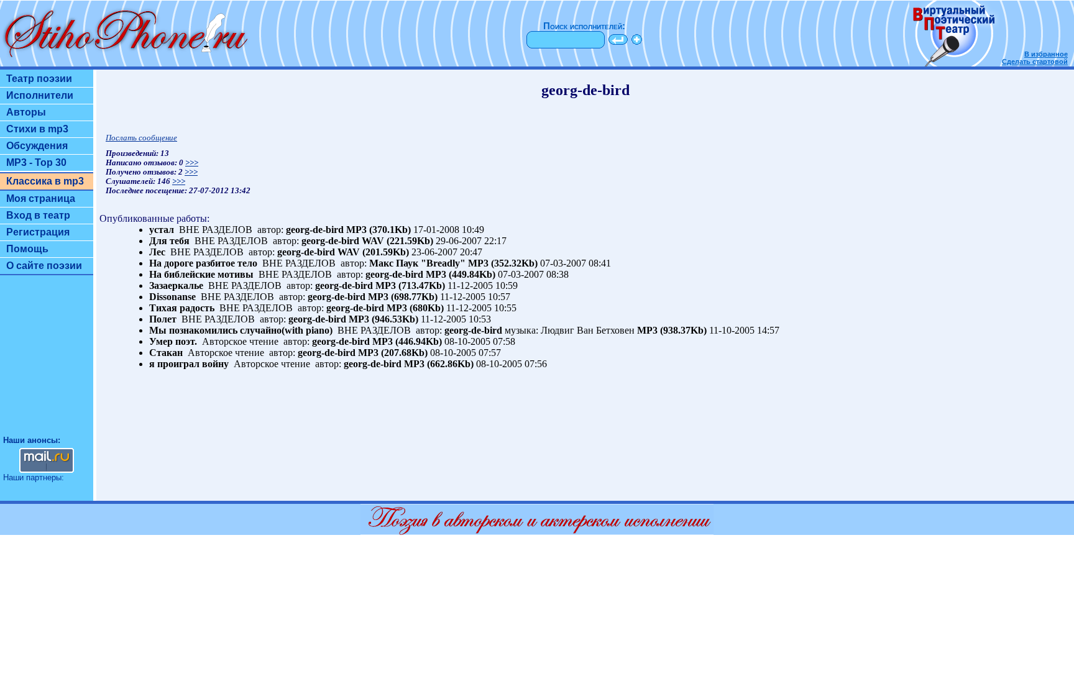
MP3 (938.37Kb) (672, 330)
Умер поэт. (173, 341)
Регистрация (38, 232)
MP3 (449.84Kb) (460, 274)
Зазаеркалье (176, 285)
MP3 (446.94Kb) (407, 341)
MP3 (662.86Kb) (439, 363)
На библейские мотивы (201, 274)
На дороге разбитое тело (203, 263)
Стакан (166, 352)
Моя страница (40, 198)
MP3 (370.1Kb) (378, 229)
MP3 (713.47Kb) (410, 285)
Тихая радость (181, 308)
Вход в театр (38, 215)
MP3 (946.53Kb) (383, 319)
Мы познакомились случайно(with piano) (241, 330)
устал (161, 229)
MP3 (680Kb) (415, 308)
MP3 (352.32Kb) (503, 263)
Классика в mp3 (45, 181)
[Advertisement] (46, 361)
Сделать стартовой (1035, 61)
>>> (191, 162)
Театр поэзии (39, 78)
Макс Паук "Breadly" (417, 263)
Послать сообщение (141, 138)
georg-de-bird (315, 229)
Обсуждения (37, 145)
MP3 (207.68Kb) (393, 352)
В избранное (1046, 54)
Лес (157, 252)
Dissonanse (172, 296)
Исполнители (39, 95)
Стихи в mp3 (37, 129)
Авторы (26, 112)
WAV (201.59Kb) (373, 252)
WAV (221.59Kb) (397, 240)
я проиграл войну (189, 363)
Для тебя (169, 240)
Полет (163, 319)
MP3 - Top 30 (36, 162)
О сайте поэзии (44, 265)
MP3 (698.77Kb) (403, 296)
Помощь (27, 249)
